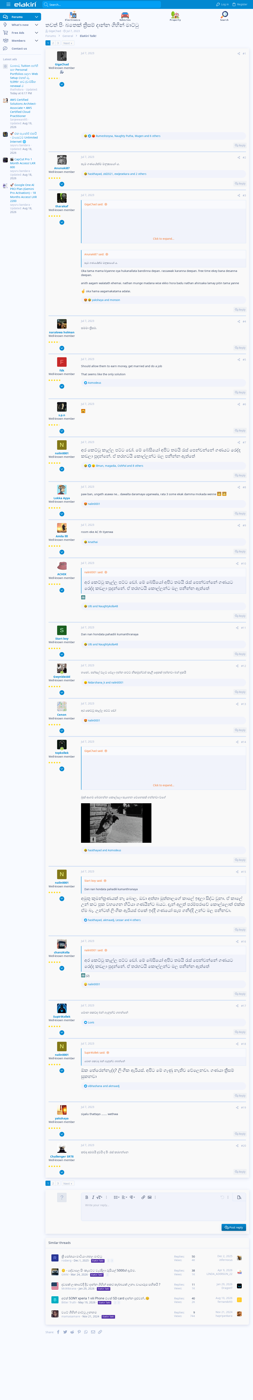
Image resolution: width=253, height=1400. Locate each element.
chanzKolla (62, 952)
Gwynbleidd (61, 677)
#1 (244, 53)
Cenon (61, 714)
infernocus (225, 1260)
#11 (243, 628)
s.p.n (62, 415)
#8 (244, 487)
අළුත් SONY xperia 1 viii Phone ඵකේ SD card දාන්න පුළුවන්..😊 (105, 1298)
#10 (243, 563)
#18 (243, 1044)
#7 (244, 442)
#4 (244, 321)
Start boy (61, 638)
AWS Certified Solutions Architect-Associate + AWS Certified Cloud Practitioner (23, 108)
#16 (243, 941)
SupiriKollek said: (94, 1052)
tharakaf (61, 206)
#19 (243, 1107)
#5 (244, 359)
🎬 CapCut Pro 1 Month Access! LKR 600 (22, 163)
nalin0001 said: (93, 572)
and (106, 300)
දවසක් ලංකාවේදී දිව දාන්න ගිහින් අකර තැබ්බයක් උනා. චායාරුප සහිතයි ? (110, 1284)
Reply (242, 145)
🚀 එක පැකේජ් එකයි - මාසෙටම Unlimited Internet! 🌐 (24, 137)
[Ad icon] (5, 66)
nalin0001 (62, 453)
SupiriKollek (61, 1016)
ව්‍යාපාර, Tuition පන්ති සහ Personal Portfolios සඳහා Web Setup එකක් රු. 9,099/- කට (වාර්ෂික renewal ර (24, 76)
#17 (243, 1006)
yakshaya (62, 1118)
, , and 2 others (117, 174)
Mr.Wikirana (68, 1288)
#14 (243, 742)
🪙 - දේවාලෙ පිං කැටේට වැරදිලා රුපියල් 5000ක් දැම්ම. (98, 1270)
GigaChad (55, 31)
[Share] (238, 54)
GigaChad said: (93, 204)
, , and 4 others (114, 920)
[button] (8, 4)
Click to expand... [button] (163, 238)
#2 (244, 157)
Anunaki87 (62, 168)
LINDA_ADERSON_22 (219, 1274)
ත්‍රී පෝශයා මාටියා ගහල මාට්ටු (81, 1256)
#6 (244, 404)
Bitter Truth (68, 1302)
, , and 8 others (119, 466)
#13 (243, 704)
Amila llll (62, 536)
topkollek (62, 753)
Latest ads (10, 59)
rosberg (66, 1260)
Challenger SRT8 (62, 1156)
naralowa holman (62, 332)
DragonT (227, 1288)
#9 (244, 525)
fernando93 (225, 1302)
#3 (244, 195)
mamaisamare (70, 1316)
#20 (243, 1145)
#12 (243, 666)
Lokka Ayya (62, 498)
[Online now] (62, 672)
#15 (243, 872)
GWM (64, 1274)
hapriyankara (224, 1316)
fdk (61, 370)
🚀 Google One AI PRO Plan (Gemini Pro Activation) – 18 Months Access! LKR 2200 (23, 193)
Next (66, 43)
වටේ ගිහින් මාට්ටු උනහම (79, 1312)
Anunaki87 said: (94, 254)
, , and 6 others (128, 136)
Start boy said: (93, 880)
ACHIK (61, 574)
